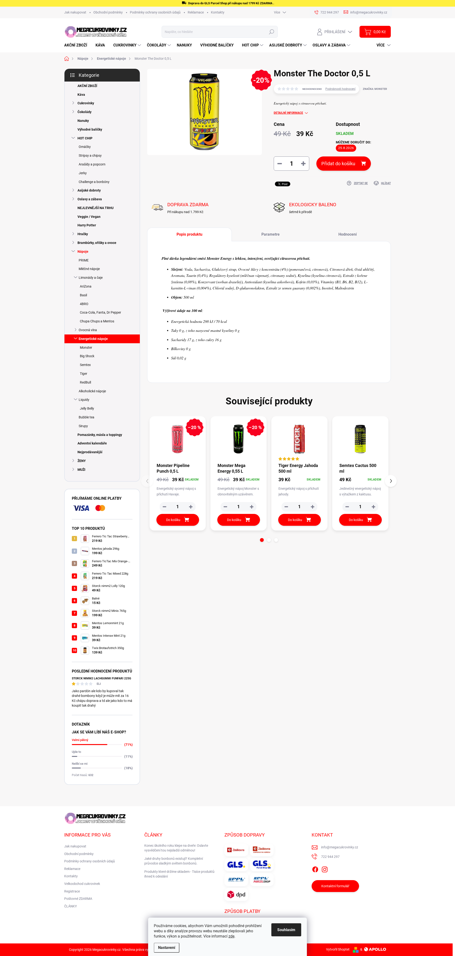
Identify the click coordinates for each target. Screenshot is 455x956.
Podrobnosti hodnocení (340, 89)
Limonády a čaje (91, 277)
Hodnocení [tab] (347, 234)
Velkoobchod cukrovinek (82, 884)
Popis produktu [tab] (189, 234)
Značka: (375, 89)
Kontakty (217, 12)
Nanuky (83, 121)
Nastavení (166, 947)
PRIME (84, 260)
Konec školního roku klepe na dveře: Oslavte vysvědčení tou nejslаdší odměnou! (176, 848)
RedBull (85, 382)
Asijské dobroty (89, 190)
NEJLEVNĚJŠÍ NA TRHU (95, 208)
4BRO (84, 304)
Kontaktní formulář (335, 886)
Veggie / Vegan (88, 217)
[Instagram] (324, 868)
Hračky (82, 234)
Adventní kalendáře (92, 443)
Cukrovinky (85, 103)
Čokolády (84, 112)
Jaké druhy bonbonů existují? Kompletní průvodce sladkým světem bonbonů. (173, 861)
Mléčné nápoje (89, 269)
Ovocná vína (88, 330)
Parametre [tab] (270, 234)
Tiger (83, 373)
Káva (81, 94)
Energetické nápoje (93, 339)
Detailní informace (288, 112)
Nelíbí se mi (79, 763)
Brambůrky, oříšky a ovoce (96, 243)
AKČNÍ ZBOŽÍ (87, 86)
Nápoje (82, 251)
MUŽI (81, 469)
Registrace (72, 891)
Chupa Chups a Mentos (97, 321)
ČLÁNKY (70, 906)
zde (231, 936)
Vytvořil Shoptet (338, 949)
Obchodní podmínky (108, 12)
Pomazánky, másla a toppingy (99, 435)
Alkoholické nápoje (92, 391)
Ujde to (76, 752)
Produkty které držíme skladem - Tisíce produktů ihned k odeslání (179, 874)
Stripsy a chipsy (90, 155)
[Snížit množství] (164, 507)
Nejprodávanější (89, 452)
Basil (83, 295)
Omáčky (85, 147)
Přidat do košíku (338, 163)
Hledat (272, 32)
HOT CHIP (84, 138)
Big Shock (87, 356)
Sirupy (83, 426)
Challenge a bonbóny (94, 182)
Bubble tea (86, 417)
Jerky (83, 173)
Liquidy (84, 400)
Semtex (85, 365)
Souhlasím (286, 930)
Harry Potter (86, 225)
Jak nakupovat (75, 12)
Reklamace (196, 12)
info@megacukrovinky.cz (339, 847)
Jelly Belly (87, 408)
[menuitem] (77, 45)
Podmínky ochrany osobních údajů (155, 12)
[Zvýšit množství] (191, 507)
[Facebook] (315, 868)
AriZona (85, 286)
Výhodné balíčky (89, 129)
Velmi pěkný (80, 740)
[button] (261, 540)
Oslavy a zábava (89, 199)
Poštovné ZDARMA (78, 899)
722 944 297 (330, 857)
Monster (86, 347)
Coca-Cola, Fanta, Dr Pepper (100, 312)
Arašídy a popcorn (92, 164)
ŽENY (81, 461)
